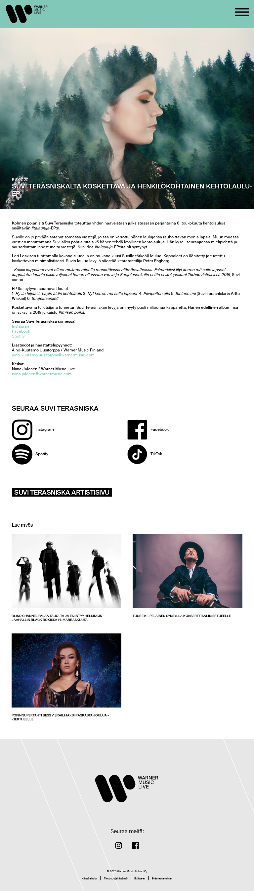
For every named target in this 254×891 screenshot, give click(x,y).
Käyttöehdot (89, 878)
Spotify (18, 336)
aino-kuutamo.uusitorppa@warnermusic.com (53, 355)
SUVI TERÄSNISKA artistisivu (61, 492)
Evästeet (139, 878)
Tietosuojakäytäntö (116, 878)
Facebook (21, 331)
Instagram (21, 326)
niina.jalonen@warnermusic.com (42, 374)
